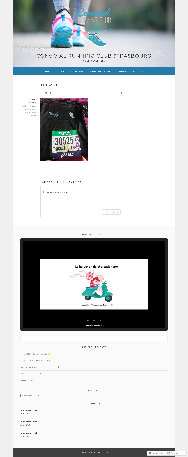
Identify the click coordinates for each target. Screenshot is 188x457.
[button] (87, 320)
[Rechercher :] (94, 338)
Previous (47, 92)
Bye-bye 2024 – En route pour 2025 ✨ (35, 354)
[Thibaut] (64, 160)
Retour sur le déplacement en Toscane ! (35, 374)
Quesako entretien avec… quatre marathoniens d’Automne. (43, 367)
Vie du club (138, 71)
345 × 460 (28, 106)
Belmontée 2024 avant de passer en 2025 (36, 360)
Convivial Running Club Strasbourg (94, 56)
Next (120, 92)
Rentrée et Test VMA (28, 380)
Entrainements (77, 71)
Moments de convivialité (102, 71)
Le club (61, 71)
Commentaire (112, 212)
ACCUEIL (48, 71)
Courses (123, 71)
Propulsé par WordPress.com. (94, 452)
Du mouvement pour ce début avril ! (30, 112)
